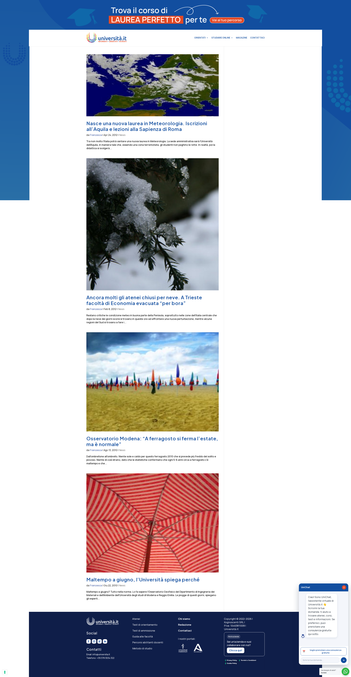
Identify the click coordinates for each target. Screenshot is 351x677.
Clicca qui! (235, 650)
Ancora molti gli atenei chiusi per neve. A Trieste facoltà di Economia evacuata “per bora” (144, 300)
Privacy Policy (232, 660)
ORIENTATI (200, 37)
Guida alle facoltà (142, 636)
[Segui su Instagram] (94, 641)
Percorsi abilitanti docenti (147, 642)
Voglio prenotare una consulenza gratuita (322, 651)
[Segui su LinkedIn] (105, 641)
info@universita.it (101, 654)
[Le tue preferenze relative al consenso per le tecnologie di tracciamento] (4, 672)
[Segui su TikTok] (99, 641)
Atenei (136, 618)
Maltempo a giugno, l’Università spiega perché (143, 579)
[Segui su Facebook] (88, 641)
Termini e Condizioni (248, 660)
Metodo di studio (142, 648)
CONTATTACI (257, 37)
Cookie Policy (232, 663)
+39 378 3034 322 (105, 657)
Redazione (184, 624)
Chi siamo (184, 618)
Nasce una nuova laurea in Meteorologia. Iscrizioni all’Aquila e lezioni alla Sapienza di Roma (146, 126)
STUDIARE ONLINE (220, 37)
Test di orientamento (144, 624)
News (122, 135)
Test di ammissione (143, 630)
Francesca (96, 135)
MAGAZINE (241, 37)
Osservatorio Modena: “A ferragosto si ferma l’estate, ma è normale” (152, 441)
